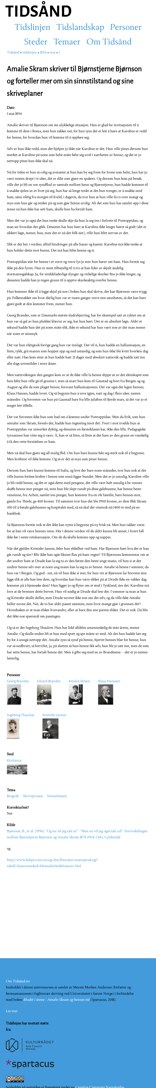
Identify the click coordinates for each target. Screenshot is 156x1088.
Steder (36, 42)
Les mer (12, 1011)
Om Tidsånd (109, 42)
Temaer (66, 42)
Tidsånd (13, 53)
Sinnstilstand (56, 796)
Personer (126, 27)
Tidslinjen (32, 27)
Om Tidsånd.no (18, 981)
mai (52, 53)
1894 (43, 53)
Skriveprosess (33, 796)
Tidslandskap (80, 27)
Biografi (13, 796)
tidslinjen (30, 53)
